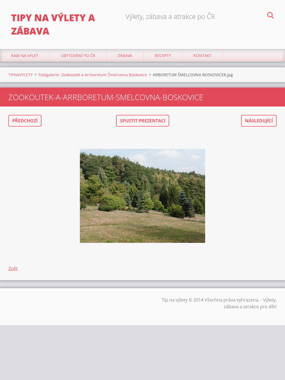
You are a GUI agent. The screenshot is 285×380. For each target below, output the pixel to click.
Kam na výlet (24, 55)
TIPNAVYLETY (20, 74)
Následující (259, 121)
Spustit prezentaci (142, 121)
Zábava (125, 55)
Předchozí (25, 121)
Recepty (163, 55)
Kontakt (202, 55)
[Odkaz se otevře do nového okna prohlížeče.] (142, 195)
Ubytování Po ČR (78, 55)
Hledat (270, 16)
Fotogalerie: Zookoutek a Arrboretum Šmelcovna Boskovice (92, 74)
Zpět (13, 268)
